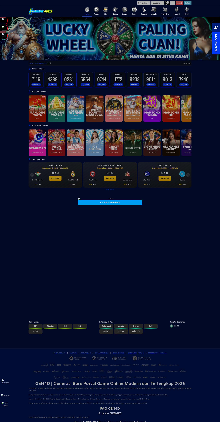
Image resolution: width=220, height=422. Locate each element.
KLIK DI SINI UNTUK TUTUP (110, 203)
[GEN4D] (110, 199)
